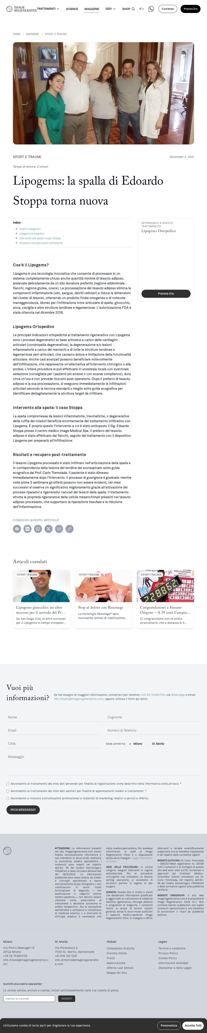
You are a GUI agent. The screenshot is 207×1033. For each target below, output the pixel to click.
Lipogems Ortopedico (31, 233)
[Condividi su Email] (59, 529)
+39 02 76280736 (153, 695)
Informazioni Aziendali (173, 963)
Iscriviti (66, 998)
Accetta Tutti (193, 1025)
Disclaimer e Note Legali (175, 968)
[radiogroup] (146, 744)
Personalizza (169, 1025)
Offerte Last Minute (120, 968)
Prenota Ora (190, 9)
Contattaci (168, 9)
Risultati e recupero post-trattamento (41, 243)
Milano (137, 744)
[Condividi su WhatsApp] (38, 529)
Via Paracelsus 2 (66, 948)
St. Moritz (158, 744)
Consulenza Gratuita (121, 948)
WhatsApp (178, 695)
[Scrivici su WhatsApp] (151, 9)
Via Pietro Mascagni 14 (18, 948)
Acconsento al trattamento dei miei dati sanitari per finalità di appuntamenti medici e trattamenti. (78, 791)
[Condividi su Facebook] (17, 529)
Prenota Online (117, 953)
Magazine (32, 34)
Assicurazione (116, 963)
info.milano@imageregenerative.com (79, 699)
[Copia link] (69, 529)
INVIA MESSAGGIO (23, 809)
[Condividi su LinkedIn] (27, 529)
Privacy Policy (168, 953)
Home (16, 34)
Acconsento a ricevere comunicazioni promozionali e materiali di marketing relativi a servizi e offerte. (80, 798)
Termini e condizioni (171, 948)
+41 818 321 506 (66, 956)
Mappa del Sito (117, 973)
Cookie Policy (167, 958)
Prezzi (111, 958)
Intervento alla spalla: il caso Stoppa (40, 238)
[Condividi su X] (48, 529)
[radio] (130, 744)
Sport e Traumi (56, 34)
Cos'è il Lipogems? (30, 229)
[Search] (133, 9)
